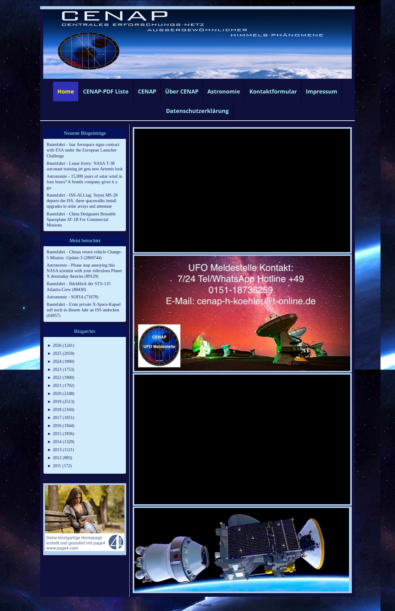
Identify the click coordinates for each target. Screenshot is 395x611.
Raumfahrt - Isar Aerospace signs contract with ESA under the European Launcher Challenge (83, 150)
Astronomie (223, 91)
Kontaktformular (273, 91)
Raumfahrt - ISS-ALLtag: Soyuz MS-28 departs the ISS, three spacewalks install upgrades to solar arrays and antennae (82, 201)
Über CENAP (181, 91)
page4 (207, 604)
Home (65, 91)
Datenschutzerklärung (197, 110)
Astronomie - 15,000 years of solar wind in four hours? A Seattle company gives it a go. (84, 182)
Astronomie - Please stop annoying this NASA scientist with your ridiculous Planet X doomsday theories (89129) (84, 271)
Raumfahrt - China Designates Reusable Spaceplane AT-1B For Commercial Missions (81, 219)
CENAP (147, 91)
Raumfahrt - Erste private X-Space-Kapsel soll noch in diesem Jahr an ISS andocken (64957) (84, 310)
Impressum (321, 91)
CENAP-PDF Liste (106, 91)
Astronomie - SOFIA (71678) (72, 297)
